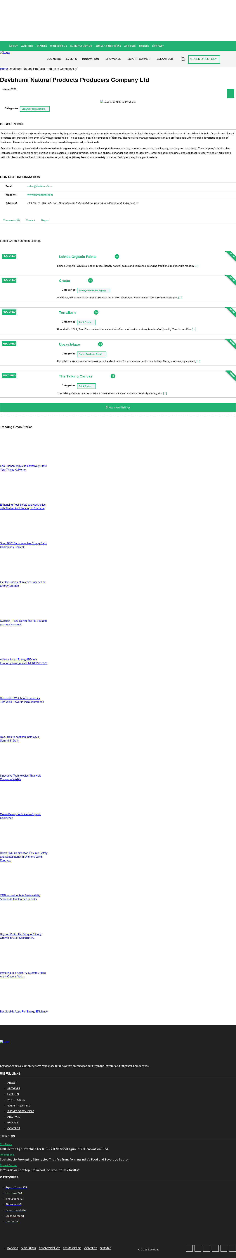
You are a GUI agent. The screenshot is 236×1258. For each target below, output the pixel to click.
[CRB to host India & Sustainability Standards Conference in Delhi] (24, 888)
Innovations (7, 1154)
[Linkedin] (206, 1248)
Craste (64, 281)
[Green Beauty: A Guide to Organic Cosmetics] (24, 807)
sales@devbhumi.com (40, 186)
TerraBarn (67, 312)
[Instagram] (198, 1248)
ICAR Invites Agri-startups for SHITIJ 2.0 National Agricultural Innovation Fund (54, 1149)
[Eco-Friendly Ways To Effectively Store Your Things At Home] (24, 459)
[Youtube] (232, 1248)
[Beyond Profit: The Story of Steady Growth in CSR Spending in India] (24, 927)
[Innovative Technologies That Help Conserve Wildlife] (24, 769)
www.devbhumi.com (40, 194)
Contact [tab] (30, 220)
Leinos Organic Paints (78, 256)
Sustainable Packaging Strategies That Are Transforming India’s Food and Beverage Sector (64, 1159)
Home (4, 68)
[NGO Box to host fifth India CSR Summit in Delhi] (24, 730)
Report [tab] (45, 220)
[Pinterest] (215, 1248)
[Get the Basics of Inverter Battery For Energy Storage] (24, 575)
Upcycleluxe (69, 344)
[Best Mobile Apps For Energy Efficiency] (24, 1005)
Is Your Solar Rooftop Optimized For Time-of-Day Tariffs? (40, 1170)
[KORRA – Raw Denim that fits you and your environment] (24, 614)
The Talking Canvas (76, 376)
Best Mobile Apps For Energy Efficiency (24, 1011)
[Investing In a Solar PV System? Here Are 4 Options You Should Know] (24, 966)
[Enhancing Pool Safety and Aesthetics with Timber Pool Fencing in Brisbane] (24, 498)
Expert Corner (8, 1165)
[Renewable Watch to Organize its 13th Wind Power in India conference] (24, 691)
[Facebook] (189, 1248)
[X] (224, 1248)
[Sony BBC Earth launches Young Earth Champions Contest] (24, 536)
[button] (182, 59)
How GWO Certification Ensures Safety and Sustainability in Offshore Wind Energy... (24, 856)
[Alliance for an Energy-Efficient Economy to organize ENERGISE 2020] (24, 653)
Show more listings (118, 407)
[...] (196, 265)
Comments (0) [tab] (11, 220)
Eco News (6, 1144)
